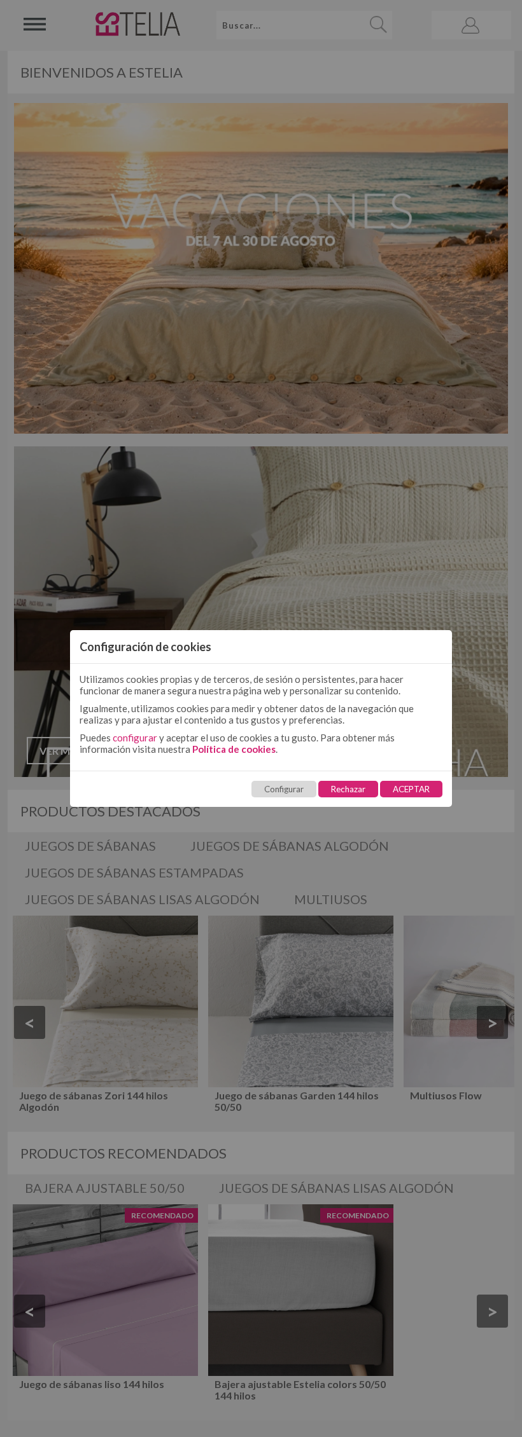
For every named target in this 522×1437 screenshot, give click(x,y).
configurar (135, 737)
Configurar (284, 789)
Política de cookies (234, 749)
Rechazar (348, 789)
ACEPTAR (411, 789)
